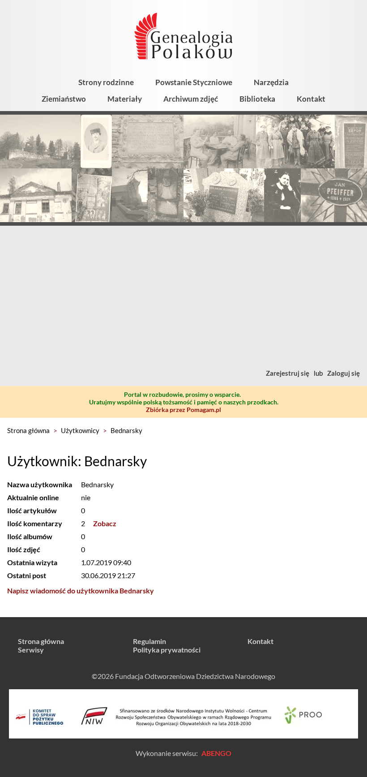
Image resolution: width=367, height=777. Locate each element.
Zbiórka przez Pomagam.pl (183, 409)
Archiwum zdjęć (190, 98)
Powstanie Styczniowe (193, 82)
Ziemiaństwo (64, 98)
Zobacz (104, 523)
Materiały (124, 98)
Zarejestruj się (287, 373)
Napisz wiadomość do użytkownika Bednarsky (80, 590)
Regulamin (149, 641)
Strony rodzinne (106, 82)
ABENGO (216, 753)
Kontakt (311, 98)
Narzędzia (271, 82)
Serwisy (31, 649)
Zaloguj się (343, 373)
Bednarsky (126, 430)
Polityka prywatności (167, 649)
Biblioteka (257, 98)
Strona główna (28, 430)
